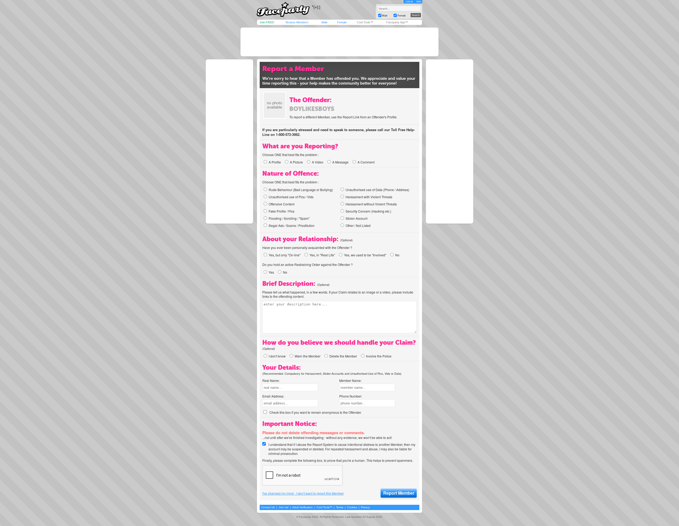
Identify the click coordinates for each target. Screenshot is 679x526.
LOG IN (409, 2)
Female (342, 22)
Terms (339, 507)
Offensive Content (281, 204)
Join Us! (284, 507)
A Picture (296, 162)
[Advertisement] (339, 42)
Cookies (352, 507)
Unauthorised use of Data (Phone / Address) (377, 189)
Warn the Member (307, 356)
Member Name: (350, 380)
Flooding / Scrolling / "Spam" (289, 218)
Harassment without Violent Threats (371, 204)
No (397, 255)
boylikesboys (311, 108)
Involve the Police (378, 356)
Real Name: (271, 380)
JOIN (418, 2)
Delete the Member (343, 356)
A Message (340, 162)
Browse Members (297, 22)
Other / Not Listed (358, 225)
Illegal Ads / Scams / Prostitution (292, 225)
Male (324, 22)
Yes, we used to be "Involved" (365, 255)
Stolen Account (356, 218)
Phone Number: (350, 396)
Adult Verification (302, 507)
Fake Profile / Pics (281, 211)
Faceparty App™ (397, 22)
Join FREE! (267, 22)
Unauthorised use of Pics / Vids (291, 197)
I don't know (277, 356)
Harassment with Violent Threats (369, 197)
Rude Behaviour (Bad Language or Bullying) (301, 189)
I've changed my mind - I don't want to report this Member (303, 493)
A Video (317, 162)
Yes (271, 272)
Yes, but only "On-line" (285, 255)
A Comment (366, 162)
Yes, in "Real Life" (322, 255)
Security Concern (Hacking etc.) (368, 211)
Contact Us (268, 507)
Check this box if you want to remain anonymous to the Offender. (315, 412)
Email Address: (273, 396)
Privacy (365, 507)
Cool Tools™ (365, 22)
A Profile (275, 162)
